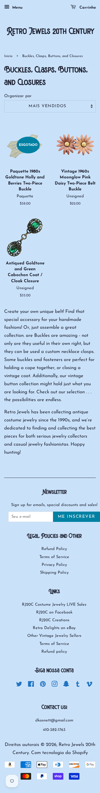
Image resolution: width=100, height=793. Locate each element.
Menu (16, 8)
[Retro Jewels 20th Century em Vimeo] (89, 685)
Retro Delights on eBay (54, 628)
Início (8, 56)
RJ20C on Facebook (54, 612)
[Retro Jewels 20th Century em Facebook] (31, 685)
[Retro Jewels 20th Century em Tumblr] (78, 685)
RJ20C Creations (54, 620)
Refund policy (54, 652)
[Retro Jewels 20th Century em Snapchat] (66, 685)
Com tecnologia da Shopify (59, 752)
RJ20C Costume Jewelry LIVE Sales (54, 605)
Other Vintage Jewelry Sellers (54, 636)
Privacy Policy (54, 565)
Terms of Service (54, 557)
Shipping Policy (54, 573)
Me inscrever (76, 517)
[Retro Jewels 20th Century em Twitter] (19, 685)
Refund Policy (54, 549)
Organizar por (18, 96)
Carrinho (87, 8)
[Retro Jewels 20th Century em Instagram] (54, 685)
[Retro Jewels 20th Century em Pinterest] (43, 685)
